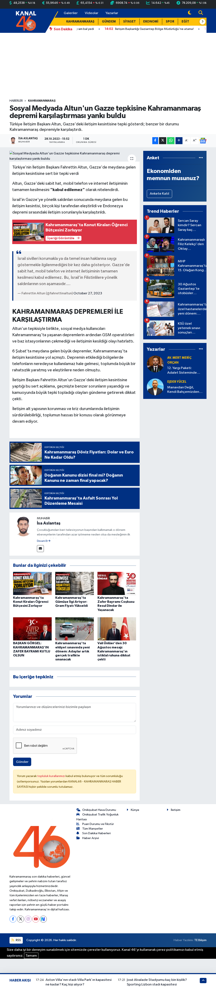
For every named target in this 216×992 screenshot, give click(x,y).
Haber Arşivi (90, 838)
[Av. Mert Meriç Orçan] (155, 364)
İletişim (175, 809)
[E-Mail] (40, 548)
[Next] (43, 919)
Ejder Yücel (176, 381)
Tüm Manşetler (92, 828)
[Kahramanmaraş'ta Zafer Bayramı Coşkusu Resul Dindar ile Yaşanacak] (116, 583)
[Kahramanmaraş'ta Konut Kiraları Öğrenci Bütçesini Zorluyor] (32, 583)
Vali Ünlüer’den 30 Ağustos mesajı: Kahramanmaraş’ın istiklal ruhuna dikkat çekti (113, 651)
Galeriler (71, 13)
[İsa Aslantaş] (23, 526)
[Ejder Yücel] (155, 387)
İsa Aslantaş (49, 523)
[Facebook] (12, 919)
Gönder (22, 762)
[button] (202, 22)
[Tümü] (201, 158)
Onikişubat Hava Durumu (99, 809)
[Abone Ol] (203, 141)
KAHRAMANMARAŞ (80, 21)
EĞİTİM (187, 21)
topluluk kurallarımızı (51, 776)
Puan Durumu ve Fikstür (98, 824)
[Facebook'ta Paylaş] (155, 140)
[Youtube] (35, 919)
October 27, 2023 (87, 293)
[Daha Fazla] (179, 140)
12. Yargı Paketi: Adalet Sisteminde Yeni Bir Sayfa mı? (182, 370)
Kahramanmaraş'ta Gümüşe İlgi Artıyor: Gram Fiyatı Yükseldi (71, 601)
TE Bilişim (200, 940)
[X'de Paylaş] (162, 140)
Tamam (31, 955)
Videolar (91, 13)
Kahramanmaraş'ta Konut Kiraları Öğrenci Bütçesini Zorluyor (30, 601)
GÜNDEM (109, 21)
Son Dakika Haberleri (96, 833)
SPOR (170, 21)
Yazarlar (111, 13)
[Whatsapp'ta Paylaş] (170, 140)
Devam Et (42, 541)
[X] (20, 919)
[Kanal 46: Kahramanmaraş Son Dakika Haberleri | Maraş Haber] (25, 20)
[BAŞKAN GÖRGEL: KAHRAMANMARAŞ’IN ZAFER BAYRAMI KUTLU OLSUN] (32, 629)
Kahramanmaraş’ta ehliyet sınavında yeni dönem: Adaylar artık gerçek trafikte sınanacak (72, 651)
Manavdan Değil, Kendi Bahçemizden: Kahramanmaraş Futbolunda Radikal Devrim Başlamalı (183, 390)
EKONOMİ (150, 21)
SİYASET (129, 21)
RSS (18, 940)
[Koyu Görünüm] (189, 13)
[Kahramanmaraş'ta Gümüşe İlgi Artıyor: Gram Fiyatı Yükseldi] (74, 583)
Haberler (16, 100)
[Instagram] (28, 919)
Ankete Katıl (159, 193)
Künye (135, 809)
